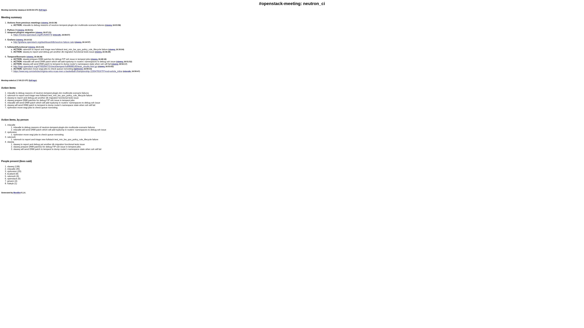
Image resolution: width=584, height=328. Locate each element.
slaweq (45, 23)
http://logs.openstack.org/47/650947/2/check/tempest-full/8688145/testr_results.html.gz (55, 66)
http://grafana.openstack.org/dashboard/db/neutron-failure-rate (43, 42)
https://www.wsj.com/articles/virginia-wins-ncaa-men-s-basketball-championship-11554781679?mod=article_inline (67, 71)
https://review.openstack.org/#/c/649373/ (32, 35)
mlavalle (57, 35)
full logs (42, 10)
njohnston (78, 69)
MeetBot (17, 193)
